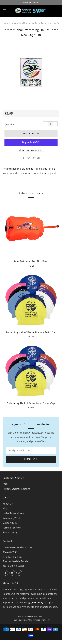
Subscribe (29, 459)
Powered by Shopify (41, 620)
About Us (8, 503)
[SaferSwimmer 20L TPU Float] (31, 228)
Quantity (9, 124)
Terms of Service (12, 527)
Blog (5, 508)
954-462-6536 (10, 552)
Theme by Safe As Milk (22, 620)
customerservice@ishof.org (17, 547)
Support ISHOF (11, 522)
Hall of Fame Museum (14, 513)
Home (5, 23)
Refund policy (10, 532)
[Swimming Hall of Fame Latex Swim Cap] (31, 370)
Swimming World (12, 518)
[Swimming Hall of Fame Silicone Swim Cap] (31, 299)
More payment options (31, 150)
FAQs (5, 484)
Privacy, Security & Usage (16, 488)
